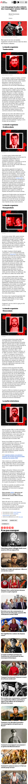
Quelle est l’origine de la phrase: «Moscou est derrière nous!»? (14, 570)
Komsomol (13, 254)
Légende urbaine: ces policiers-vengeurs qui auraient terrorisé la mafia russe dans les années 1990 (13, 456)
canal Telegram (17, 512)
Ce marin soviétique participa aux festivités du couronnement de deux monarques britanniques (12, 656)
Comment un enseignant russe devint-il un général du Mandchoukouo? (13, 745)
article (12, 492)
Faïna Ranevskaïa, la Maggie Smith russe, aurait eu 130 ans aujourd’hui (14, 549)
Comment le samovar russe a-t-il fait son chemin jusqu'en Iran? (13, 766)
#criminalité (5, 523)
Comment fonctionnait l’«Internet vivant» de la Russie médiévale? (14, 678)
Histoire (10, 18)
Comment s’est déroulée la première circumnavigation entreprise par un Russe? (12, 724)
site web (21, 517)
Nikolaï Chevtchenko (14, 14)
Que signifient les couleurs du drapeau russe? (13, 634)
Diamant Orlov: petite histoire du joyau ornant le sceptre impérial (13, 591)
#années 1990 (13, 520)
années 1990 (19, 178)
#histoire (4, 520)
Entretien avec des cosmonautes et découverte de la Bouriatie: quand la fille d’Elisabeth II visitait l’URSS (13, 612)
